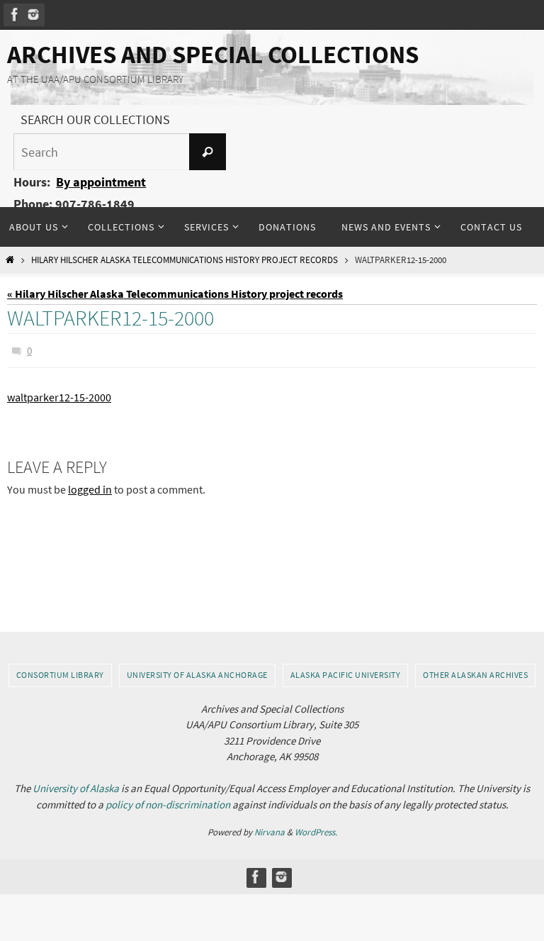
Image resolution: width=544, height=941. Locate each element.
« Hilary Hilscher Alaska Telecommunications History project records (175, 293)
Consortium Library (60, 674)
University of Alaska (76, 788)
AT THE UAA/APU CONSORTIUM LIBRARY (95, 79)
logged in (90, 486)
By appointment (101, 182)
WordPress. (316, 832)
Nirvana (269, 832)
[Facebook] (15, 15)
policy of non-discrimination (168, 804)
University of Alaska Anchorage (197, 674)
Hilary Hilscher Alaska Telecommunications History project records (184, 260)
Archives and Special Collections (213, 54)
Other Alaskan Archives (475, 674)
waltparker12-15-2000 (59, 394)
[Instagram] (33, 15)
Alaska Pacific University (345, 674)
